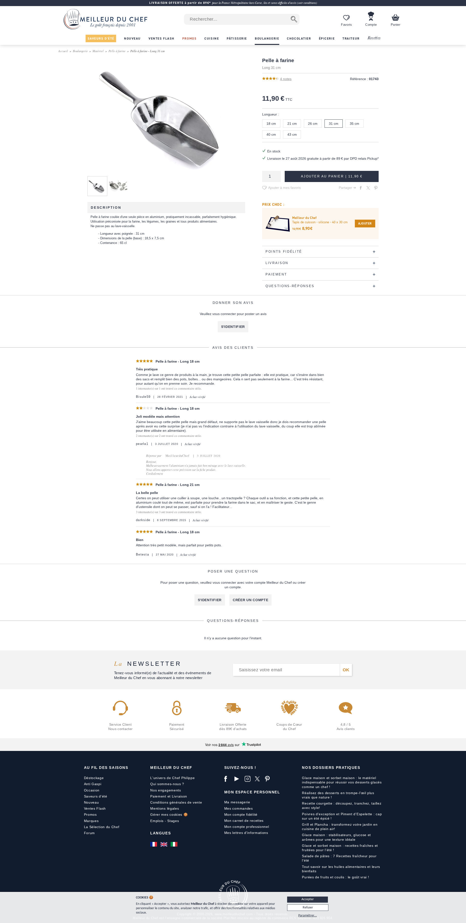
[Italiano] (174, 844)
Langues (160, 833)
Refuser (308, 907)
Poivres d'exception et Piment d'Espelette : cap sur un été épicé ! (342, 816)
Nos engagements (165, 790)
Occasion (92, 790)
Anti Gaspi (92, 784)
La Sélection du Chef (101, 827)
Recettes (374, 38)
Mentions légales (164, 808)
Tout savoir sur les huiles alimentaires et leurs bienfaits (341, 869)
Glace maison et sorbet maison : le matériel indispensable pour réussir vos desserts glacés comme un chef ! (342, 782)
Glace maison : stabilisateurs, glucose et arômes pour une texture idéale (336, 837)
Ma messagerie (237, 802)
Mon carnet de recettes (244, 821)
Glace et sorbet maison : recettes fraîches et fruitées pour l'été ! (340, 848)
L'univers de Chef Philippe (172, 778)
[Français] (154, 844)
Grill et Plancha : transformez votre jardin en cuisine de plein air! (339, 827)
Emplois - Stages (164, 821)
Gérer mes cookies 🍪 (169, 814)
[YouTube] (238, 779)
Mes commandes (238, 808)
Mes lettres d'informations (246, 833)
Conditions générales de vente (176, 802)
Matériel (98, 51)
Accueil (63, 51)
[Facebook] (228, 779)
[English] (164, 844)
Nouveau (91, 802)
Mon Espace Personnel (252, 792)
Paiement (158, 796)
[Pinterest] (269, 779)
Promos (90, 814)
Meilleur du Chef (171, 767)
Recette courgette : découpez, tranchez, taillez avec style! (341, 805)
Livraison (179, 796)
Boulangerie (80, 51)
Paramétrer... (307, 915)
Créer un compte (250, 600)
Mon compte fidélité (241, 814)
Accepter (307, 899)
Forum (89, 833)
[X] (259, 779)
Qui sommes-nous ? (167, 784)
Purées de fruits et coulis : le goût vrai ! (335, 877)
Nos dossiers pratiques (331, 767)
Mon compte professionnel (246, 827)
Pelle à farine (116, 51)
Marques (91, 821)
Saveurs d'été (95, 796)
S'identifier (233, 327)
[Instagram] (248, 779)
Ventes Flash (95, 808)
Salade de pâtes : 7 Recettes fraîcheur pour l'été (339, 858)
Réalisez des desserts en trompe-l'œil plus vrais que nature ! (338, 795)
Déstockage (94, 778)
